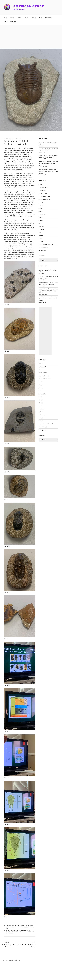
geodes (8, 931)
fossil (8, 930)
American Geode (28, 6)
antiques (41, 184)
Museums (41, 223)
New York (41, 226)
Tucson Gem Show (43, 247)
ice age (8, 925)
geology (41, 208)
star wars (41, 241)
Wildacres (13, 21)
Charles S (17, 138)
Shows (5, 21)
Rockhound (48, 17)
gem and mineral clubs (44, 196)
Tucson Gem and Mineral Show (16, 927)
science (30, 925)
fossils (23, 930)
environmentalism (43, 193)
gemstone (41, 202)
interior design (42, 214)
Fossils (19, 17)
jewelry (14, 925)
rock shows (41, 235)
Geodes (26, 17)
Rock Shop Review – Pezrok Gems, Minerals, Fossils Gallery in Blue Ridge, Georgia (48, 171)
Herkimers (33, 17)
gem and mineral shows (45, 199)
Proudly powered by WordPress (11, 960)
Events (12, 17)
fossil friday (15, 930)
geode (29, 930)
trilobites (9, 933)
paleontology (22, 925)
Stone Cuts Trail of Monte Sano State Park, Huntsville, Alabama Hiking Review (48, 163)
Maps (40, 17)
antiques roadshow (43, 187)
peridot (40, 232)
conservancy (42, 190)
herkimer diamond (18, 931)
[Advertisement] (31, 36)
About (5, 17)
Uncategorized (42, 250)
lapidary (41, 220)
